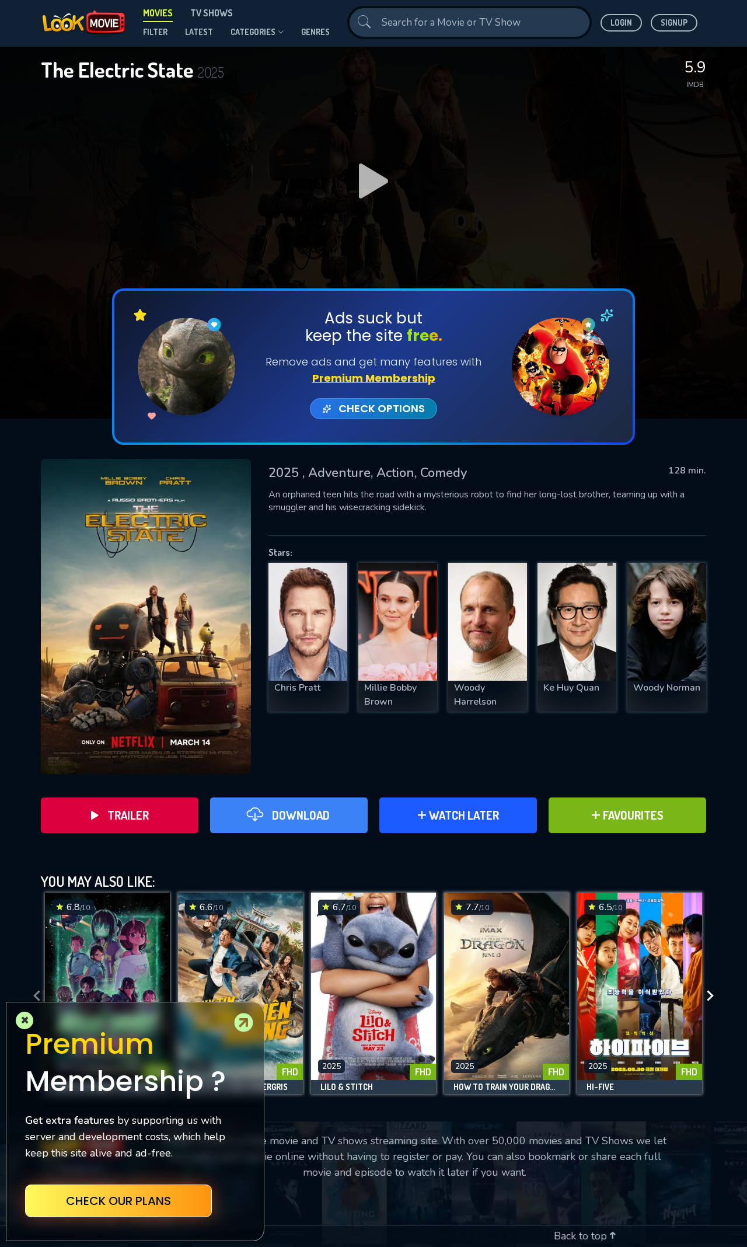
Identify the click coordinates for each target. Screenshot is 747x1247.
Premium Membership (373, 378)
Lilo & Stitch (346, 1087)
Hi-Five (600, 1087)
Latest (199, 32)
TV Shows (211, 13)
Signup (674, 22)
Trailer (128, 815)
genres (315, 32)
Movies (158, 13)
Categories (253, 32)
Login (621, 22)
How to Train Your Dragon (506, 1087)
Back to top (582, 1236)
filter (155, 32)
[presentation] (33, 996)
